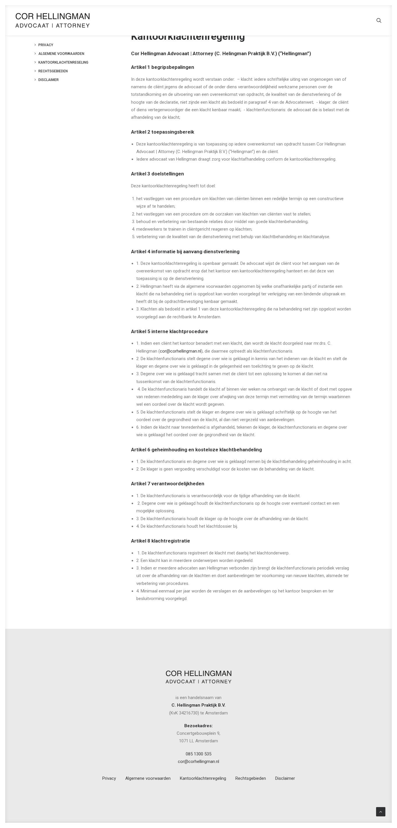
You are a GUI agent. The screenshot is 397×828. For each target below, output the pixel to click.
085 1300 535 (198, 754)
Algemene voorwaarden (61, 54)
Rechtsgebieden (53, 71)
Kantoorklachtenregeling (63, 62)
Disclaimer (48, 80)
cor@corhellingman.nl (180, 351)
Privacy (45, 45)
